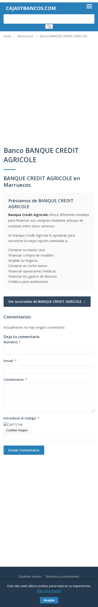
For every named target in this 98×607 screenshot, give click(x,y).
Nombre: (12, 342)
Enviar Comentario (23, 450)
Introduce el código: (21, 418)
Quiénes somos (30, 576)
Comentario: (15, 379)
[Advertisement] (49, 90)
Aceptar (49, 600)
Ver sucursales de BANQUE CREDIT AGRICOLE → (47, 301)
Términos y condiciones (62, 576)
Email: (10, 361)
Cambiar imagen (17, 430)
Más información (49, 591)
